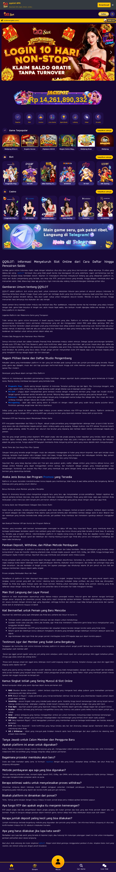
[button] (111, 52)
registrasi (49, 761)
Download (104, 5)
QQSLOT (21, 272)
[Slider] (58, 52)
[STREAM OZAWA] (109, 38)
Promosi (48, 476)
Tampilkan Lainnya (104, 130)
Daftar (103, 14)
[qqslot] (8, 14)
